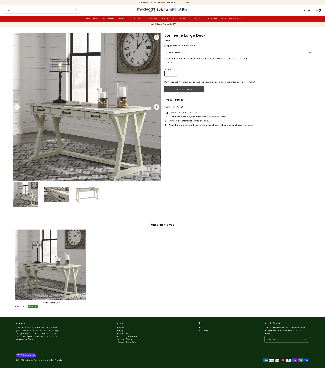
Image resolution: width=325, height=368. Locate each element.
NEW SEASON (92, 18)
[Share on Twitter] (178, 107)
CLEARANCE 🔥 (232, 18)
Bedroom (123, 18)
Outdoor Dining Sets (126, 342)
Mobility (184, 18)
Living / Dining (168, 18)
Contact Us (202, 330)
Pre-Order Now (184, 89)
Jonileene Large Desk (50, 302)
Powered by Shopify (52, 360)
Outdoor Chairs (124, 339)
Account (308, 10)
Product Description (177, 52)
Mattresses (108, 18)
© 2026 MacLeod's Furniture (29, 360)
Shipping (168, 45)
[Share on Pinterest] (182, 107)
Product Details (174, 99)
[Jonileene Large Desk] (50, 265)
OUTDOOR (138, 18)
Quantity (168, 69)
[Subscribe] (306, 339)
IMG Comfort (214, 18)
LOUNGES (151, 18)
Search (120, 327)
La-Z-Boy (197, 18)
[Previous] (17, 107)
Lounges (121, 330)
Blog (199, 327)
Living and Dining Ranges (128, 336)
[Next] (156, 107)
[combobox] (41, 10)
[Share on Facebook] (173, 107)
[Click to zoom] (156, 37)
